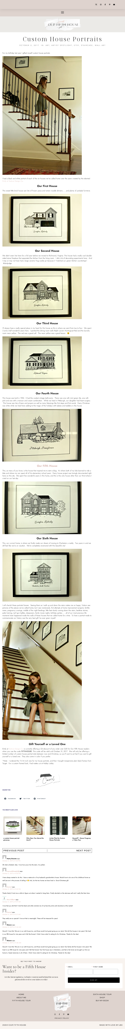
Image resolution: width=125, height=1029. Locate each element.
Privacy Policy (62, 1018)
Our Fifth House (47, 466)
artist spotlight (62, 45)
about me (21, 997)
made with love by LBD (111, 1025)
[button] (96, 4)
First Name (98, 966)
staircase (87, 45)
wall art (100, 45)
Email (70, 966)
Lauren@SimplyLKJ (13, 871)
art (48, 45)
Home (21, 994)
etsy (76, 45)
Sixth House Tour (102, 994)
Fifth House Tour (21, 1001)
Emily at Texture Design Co (12, 181)
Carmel (9, 887)
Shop (102, 997)
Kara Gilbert (11, 900)
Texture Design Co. (16, 748)
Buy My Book (102, 1001)
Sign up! (94, 980)
